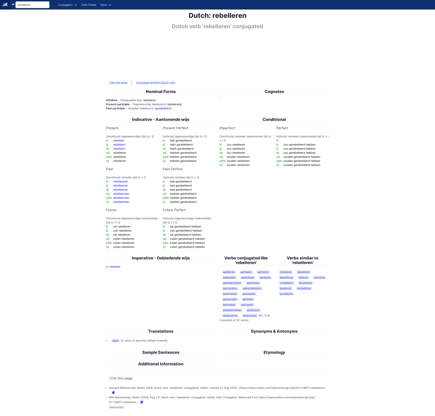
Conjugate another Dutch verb (155, 82)
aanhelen (263, 272)
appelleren (286, 277)
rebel (115, 340)
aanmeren (253, 282)
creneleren (286, 282)
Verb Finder (89, 4)
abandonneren (232, 310)
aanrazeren (230, 288)
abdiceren (253, 310)
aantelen (247, 299)
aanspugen (230, 299)
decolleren (305, 282)
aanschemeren (252, 288)
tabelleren (303, 272)
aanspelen (248, 293)
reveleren (286, 272)
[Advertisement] (208, 53)
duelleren (285, 288)
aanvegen (229, 304)
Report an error (116, 407)
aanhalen (246, 272)
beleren (303, 277)
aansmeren (230, 293)
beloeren (319, 277)
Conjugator (65, 4)
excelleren (286, 293)
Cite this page (118, 82)
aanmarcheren (232, 282)
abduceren (250, 315)
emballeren (304, 288)
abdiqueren (230, 315)
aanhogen (229, 277)
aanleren (265, 277)
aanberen (229, 272)
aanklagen (247, 277)
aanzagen (247, 304)
